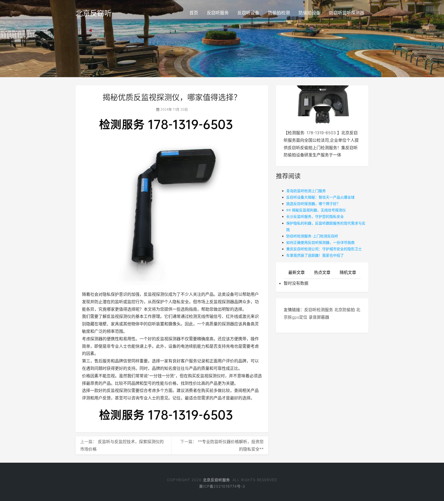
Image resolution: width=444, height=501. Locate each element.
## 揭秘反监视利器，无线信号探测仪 (316, 210)
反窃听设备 (248, 12)
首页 (193, 12)
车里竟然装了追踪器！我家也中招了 (315, 255)
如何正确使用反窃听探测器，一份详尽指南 (320, 242)
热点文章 (322, 272)
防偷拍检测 (279, 12)
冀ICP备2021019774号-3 (222, 486)
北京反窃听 (94, 13)
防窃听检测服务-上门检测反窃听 (312, 236)
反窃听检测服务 (318, 309)
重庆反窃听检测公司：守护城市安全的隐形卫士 (324, 249)
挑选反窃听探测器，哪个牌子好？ (313, 203)
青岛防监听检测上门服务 (306, 191)
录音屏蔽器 (319, 317)
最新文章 (296, 272)
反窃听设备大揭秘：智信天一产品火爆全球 (320, 197)
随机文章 (348, 272)
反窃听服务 (218, 12)
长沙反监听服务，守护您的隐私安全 (315, 216)
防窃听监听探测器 (346, 12)
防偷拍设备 (309, 12)
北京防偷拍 (344, 309)
